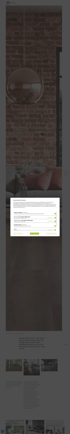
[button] (55, 213)
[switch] (55, 213)
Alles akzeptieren (34, 233)
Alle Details (50, 217)
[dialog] (35, 217)
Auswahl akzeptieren (51, 233)
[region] (35, 220)
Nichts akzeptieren (18, 233)
